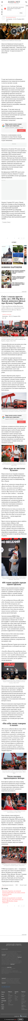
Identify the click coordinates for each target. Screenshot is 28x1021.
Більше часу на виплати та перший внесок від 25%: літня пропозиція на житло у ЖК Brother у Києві (12, 899)
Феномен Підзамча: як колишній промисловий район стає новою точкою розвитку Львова (13, 892)
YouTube (16, 999)
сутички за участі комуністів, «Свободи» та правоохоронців (13, 205)
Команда (22, 998)
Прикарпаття (10, 995)
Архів (2, 1004)
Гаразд (21, 13)
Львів (9, 994)
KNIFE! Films (16, 616)
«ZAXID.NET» (9, 967)
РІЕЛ (17, 885)
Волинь (9, 998)
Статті (2, 994)
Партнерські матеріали (7, 885)
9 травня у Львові (6, 222)
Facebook (16, 996)
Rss (15, 995)
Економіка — (5, 316)
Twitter (16, 998)
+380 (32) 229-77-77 (9, 969)
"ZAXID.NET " (3, 955)
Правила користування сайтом (23, 1006)
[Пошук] (26, 2)
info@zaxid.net (15, 970)
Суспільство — (9, 19)
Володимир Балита (11, 17)
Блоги (2, 996)
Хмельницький (10, 1004)
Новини (3, 992)
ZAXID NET (14, 2)
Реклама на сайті (23, 1003)
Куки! (15, 1019)
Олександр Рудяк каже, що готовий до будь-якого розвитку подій (13, 216)
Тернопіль (10, 997)
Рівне (9, 1003)
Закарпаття (10, 1000)
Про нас (22, 994)
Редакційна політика (23, 996)
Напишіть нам (23, 1001)
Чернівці (9, 1001)
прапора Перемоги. (7, 169)
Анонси (3, 998)
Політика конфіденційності (24, 1009)
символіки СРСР (6, 154)
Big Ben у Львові (13, 360)
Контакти (22, 999)
